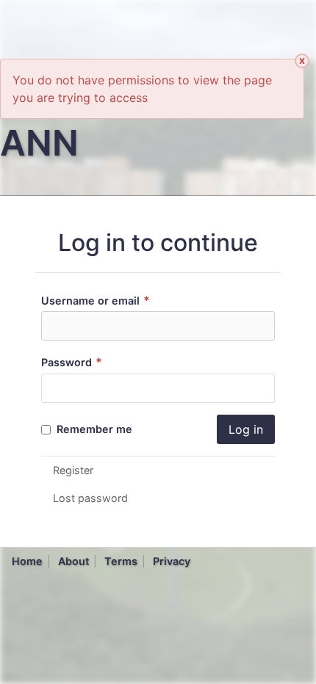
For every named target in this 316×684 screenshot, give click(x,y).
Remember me (93, 429)
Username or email (95, 301)
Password (71, 362)
